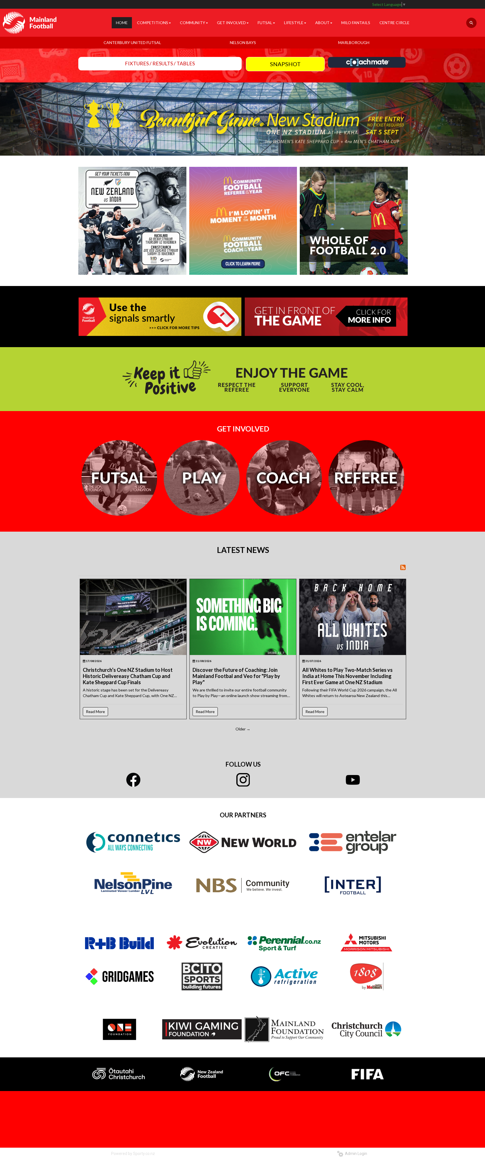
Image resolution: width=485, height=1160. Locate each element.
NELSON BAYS (243, 42)
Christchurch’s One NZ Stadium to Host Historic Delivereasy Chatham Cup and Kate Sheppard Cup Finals (128, 676)
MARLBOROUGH (353, 42)
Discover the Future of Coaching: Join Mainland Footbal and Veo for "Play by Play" (236, 676)
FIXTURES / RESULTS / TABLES (160, 63)
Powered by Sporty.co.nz (133, 1153)
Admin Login (355, 1153)
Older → (242, 729)
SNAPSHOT (285, 64)
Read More (95, 711)
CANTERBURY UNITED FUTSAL (132, 42)
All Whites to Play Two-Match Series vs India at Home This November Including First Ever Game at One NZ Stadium (347, 676)
